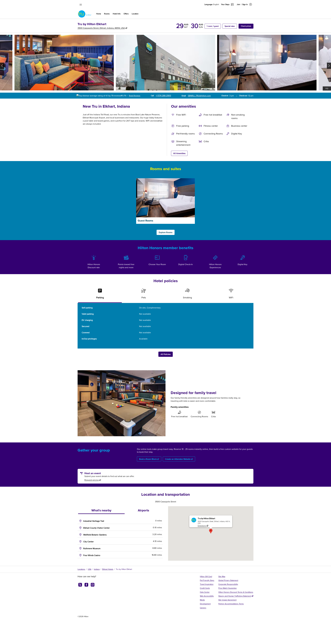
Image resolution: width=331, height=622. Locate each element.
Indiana (97, 569)
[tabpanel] (165, 326)
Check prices (247, 26)
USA (89, 569)
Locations (81, 569)
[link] (163, 95)
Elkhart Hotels (107, 569)
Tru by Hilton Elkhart (124, 569)
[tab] (100, 294)
